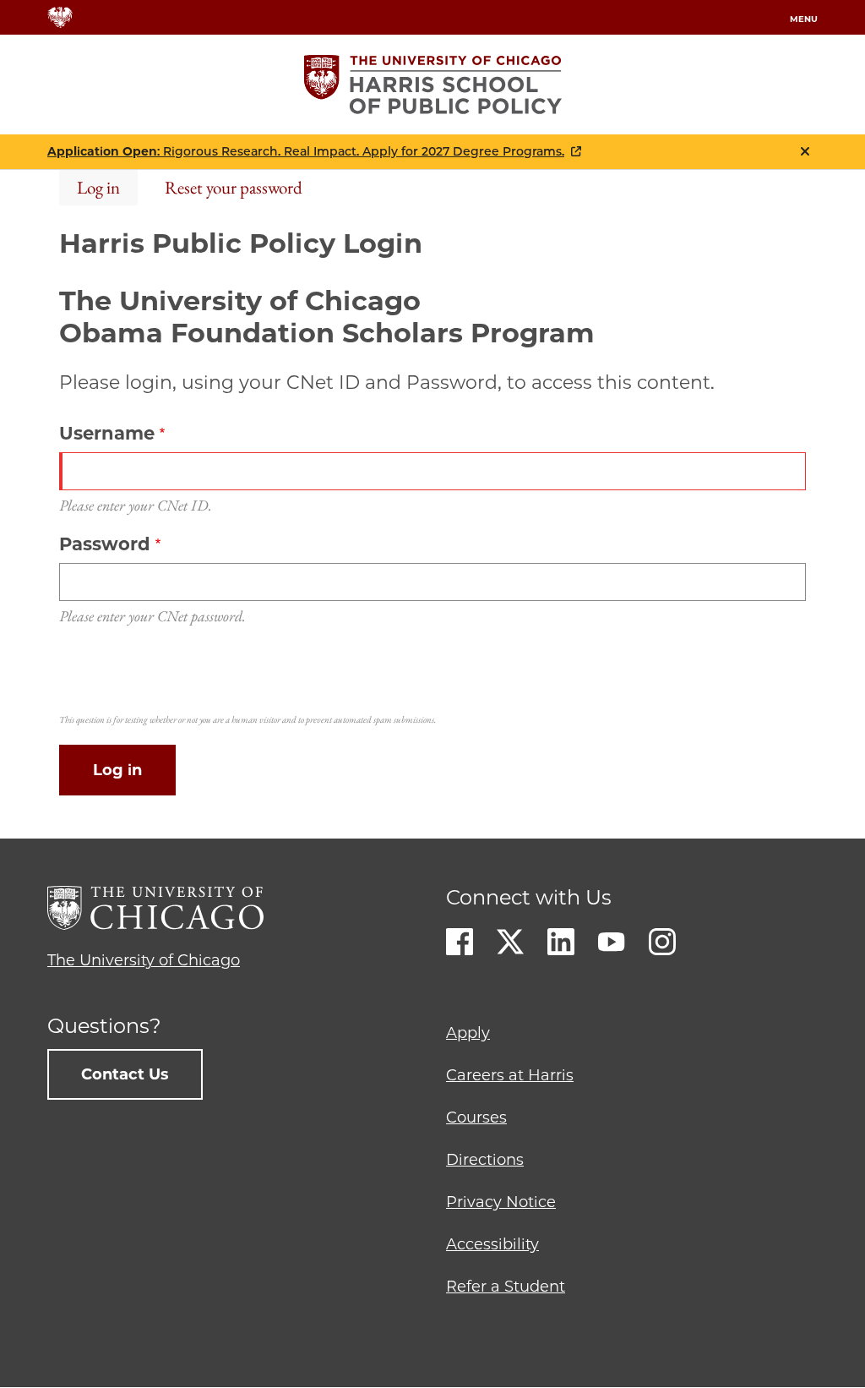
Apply (468, 1033)
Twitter (510, 941)
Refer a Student (505, 1286)
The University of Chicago (143, 960)
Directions (485, 1159)
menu (804, 19)
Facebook (459, 941)
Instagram (662, 941)
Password (104, 544)
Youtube (611, 941)
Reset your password (233, 187)
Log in (98, 187)
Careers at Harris (510, 1075)
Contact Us (125, 1074)
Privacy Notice (501, 1202)
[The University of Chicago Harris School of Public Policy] (433, 84)
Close (805, 151)
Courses (476, 1117)
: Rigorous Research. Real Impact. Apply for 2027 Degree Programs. (305, 152)
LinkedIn (560, 941)
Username (107, 433)
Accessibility (492, 1244)
